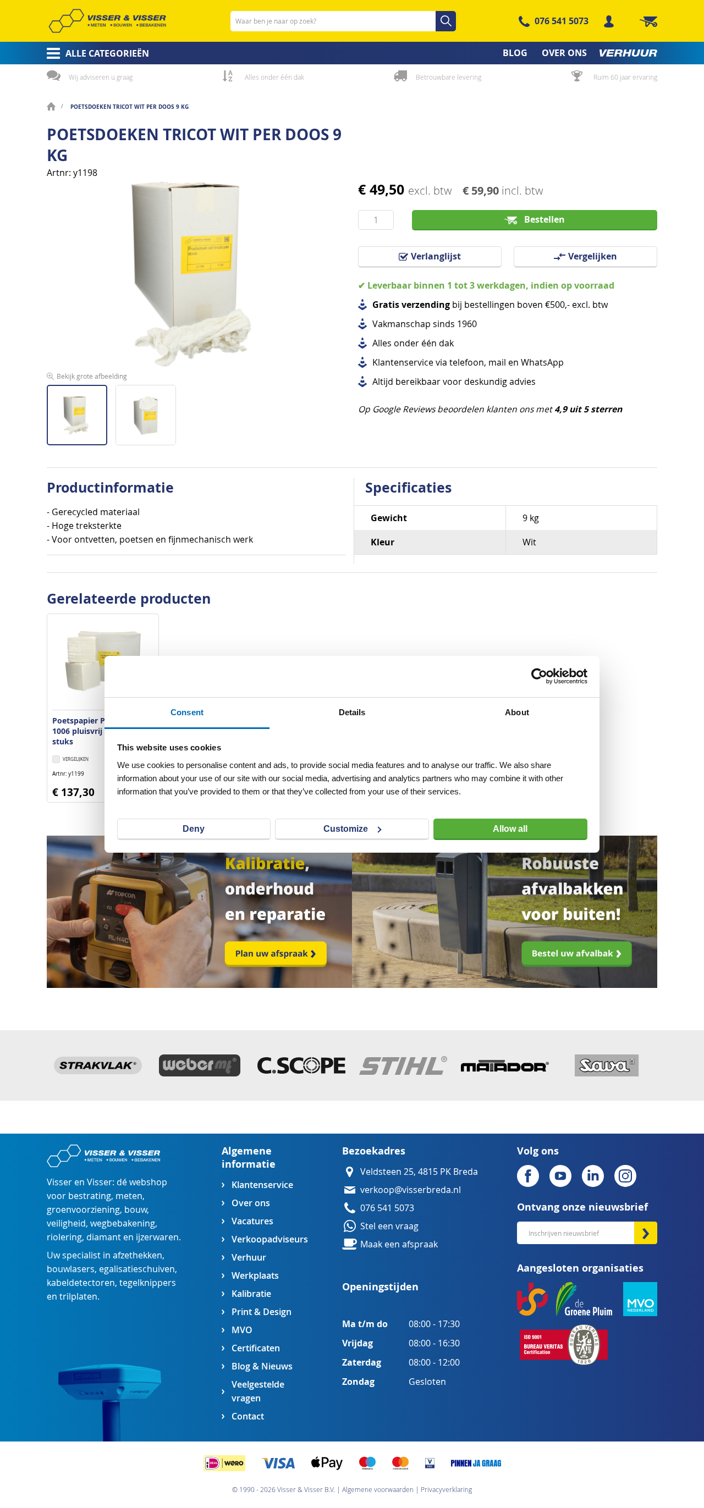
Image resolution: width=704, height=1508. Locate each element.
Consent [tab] (187, 712)
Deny (194, 828)
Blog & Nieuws (262, 1366)
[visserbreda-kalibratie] (199, 985)
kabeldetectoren (81, 1283)
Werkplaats (255, 1275)
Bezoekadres (373, 1151)
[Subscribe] (645, 1233)
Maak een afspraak (399, 1244)
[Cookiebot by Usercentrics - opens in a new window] (539, 676)
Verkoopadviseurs (269, 1239)
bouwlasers (71, 1269)
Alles (382, 343)
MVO (242, 1330)
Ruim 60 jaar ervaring (625, 77)
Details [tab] (352, 712)
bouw (135, 1210)
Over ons (251, 1203)
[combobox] (343, 21)
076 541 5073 (561, 21)
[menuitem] (94, 53)
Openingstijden (380, 1287)
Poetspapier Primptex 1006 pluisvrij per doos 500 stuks (102, 731)
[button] (146, 411)
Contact (248, 1416)
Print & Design (262, 1312)
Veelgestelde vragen (258, 1391)
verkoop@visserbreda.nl (410, 1190)
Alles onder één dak (274, 77)
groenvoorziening (83, 1210)
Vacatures (252, 1221)
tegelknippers (147, 1283)
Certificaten (256, 1348)
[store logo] (107, 21)
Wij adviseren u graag (101, 77)
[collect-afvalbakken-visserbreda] (504, 985)
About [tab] (517, 712)
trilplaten (78, 1296)
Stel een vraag (389, 1226)
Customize (345, 828)
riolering (64, 1237)
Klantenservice (262, 1185)
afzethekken (137, 1255)
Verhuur (249, 1257)
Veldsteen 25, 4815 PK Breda (419, 1172)
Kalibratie (251, 1294)
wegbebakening (122, 1223)
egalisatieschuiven (137, 1269)
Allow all (510, 828)
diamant (103, 1237)
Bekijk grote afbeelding (92, 376)
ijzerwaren (157, 1237)
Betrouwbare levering (448, 77)
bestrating (89, 1196)
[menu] (352, 53)
